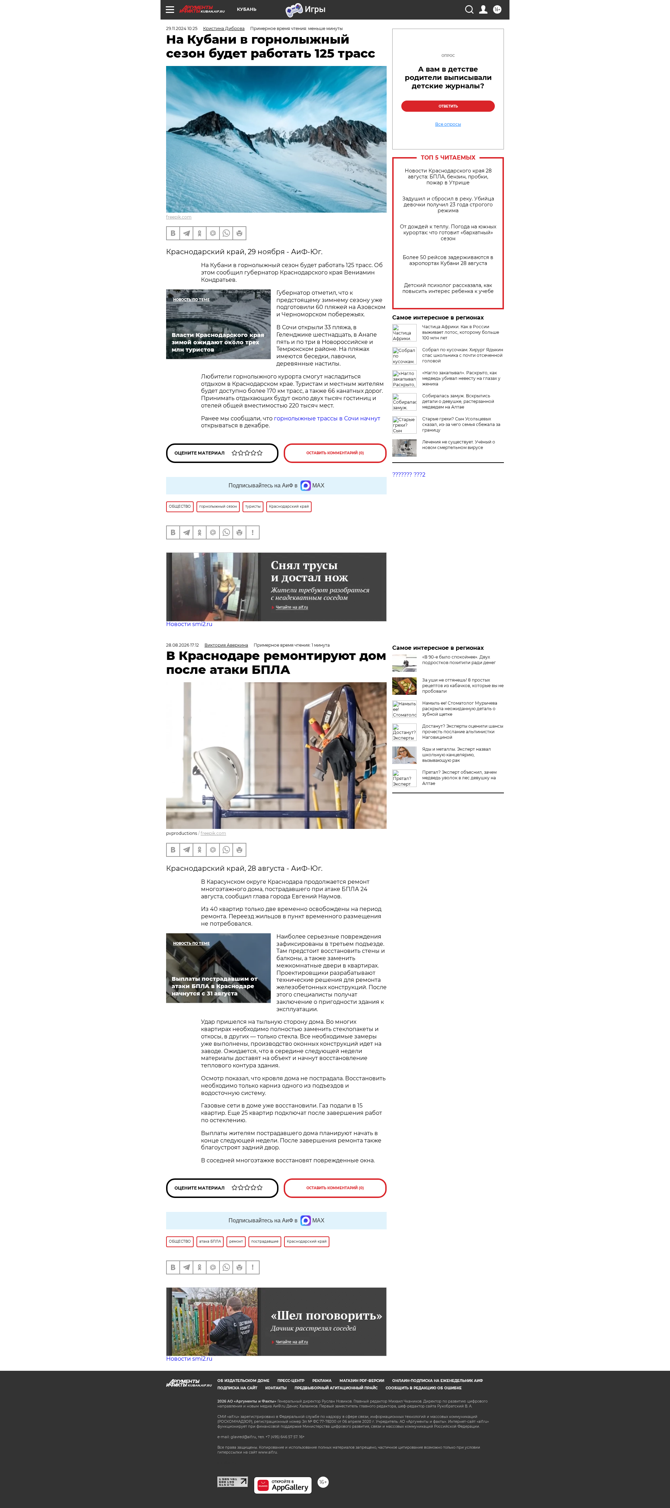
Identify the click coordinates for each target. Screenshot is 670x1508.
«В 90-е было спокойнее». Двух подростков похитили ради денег (459, 659)
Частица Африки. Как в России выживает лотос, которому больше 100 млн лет (460, 332)
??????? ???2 (408, 474)
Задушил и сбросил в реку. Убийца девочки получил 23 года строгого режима (448, 205)
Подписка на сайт (237, 1388)
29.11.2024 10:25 (182, 28)
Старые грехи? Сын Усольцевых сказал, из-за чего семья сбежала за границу (461, 424)
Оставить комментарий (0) (335, 453)
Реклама (322, 1380)
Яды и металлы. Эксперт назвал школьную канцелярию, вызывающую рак (456, 754)
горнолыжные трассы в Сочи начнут (326, 418)
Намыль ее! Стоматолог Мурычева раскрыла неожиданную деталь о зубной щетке (459, 708)
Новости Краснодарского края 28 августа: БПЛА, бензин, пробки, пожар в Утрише (448, 177)
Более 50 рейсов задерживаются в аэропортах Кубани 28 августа (448, 260)
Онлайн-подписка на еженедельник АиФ (437, 1380)
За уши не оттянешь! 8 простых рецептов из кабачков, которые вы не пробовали (463, 685)
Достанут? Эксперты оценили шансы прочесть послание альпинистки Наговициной (462, 731)
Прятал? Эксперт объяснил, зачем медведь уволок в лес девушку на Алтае (459, 778)
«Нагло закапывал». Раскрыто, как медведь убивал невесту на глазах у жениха (461, 378)
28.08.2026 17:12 (182, 645)
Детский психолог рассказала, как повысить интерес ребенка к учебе (448, 288)
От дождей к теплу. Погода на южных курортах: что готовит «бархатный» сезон (448, 233)
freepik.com (179, 217)
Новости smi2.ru (189, 624)
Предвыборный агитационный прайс (336, 1388)
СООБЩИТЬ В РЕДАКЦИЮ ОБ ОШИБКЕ (424, 1388)
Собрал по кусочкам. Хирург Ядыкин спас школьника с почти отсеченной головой (462, 355)
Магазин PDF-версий (362, 1380)
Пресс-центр (290, 1380)
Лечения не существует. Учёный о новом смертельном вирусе (458, 444)
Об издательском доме (243, 1380)
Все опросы (448, 124)
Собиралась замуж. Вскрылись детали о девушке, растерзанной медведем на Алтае (458, 401)
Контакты (275, 1388)
